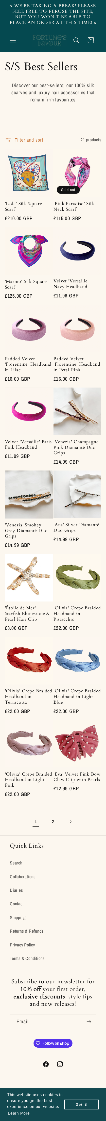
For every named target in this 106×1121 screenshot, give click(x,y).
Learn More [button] (19, 1113)
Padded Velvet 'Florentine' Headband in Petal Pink (76, 364)
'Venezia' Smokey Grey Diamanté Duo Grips (26, 530)
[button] (13, 40)
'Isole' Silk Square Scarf (23, 206)
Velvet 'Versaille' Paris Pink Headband (28, 444)
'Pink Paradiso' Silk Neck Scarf (73, 206)
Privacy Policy (22, 945)
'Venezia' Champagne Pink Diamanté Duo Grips (76, 447)
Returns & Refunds (26, 931)
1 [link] (36, 821)
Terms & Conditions (27, 958)
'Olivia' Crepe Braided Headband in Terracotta (29, 696)
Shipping (18, 917)
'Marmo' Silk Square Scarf (26, 284)
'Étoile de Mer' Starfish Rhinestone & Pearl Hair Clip (27, 613)
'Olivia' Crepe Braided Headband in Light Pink (29, 780)
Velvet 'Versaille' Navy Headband (71, 284)
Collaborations (22, 877)
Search (16, 863)
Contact (16, 904)
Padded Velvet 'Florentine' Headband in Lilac (28, 364)
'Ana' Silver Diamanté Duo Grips (76, 527)
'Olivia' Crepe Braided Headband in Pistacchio (77, 613)
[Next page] (70, 821)
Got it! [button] (82, 1104)
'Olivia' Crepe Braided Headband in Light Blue (77, 696)
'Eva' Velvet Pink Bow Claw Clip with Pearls (77, 777)
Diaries (16, 890)
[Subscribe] (89, 1021)
